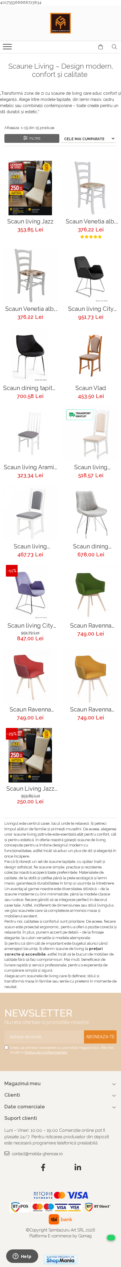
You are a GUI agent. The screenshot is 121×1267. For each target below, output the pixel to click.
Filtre (34, 138)
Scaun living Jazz (30, 221)
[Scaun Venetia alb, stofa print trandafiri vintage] (90, 188)
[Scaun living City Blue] (30, 592)
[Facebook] (43, 1168)
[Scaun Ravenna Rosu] (30, 676)
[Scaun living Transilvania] (30, 513)
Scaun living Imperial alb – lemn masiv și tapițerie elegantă (91, 467)
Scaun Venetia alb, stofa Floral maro (30, 309)
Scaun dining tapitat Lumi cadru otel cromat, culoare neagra (30, 388)
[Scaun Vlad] (90, 354)
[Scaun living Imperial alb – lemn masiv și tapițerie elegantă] (90, 433)
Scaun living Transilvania (30, 546)
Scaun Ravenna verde (90, 625)
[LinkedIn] (78, 1168)
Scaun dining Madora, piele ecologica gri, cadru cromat (90, 546)
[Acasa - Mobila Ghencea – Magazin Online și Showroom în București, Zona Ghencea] (60, 23)
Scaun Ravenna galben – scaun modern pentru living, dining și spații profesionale (90, 709)
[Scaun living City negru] (90, 275)
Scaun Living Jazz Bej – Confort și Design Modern (30, 788)
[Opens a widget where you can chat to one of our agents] (22, 1256)
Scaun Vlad (90, 388)
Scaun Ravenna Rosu (30, 709)
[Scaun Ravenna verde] (90, 592)
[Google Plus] (61, 1168)
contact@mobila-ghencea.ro (37, 1153)
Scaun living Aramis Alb (30, 467)
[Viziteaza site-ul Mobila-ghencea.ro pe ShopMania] (60, 1259)
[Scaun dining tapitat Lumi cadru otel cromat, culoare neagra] (30, 354)
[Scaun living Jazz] (30, 188)
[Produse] (8, 48)
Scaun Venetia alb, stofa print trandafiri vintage (90, 221)
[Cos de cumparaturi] (100, 47)
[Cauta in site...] (114, 47)
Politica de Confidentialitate (45, 1052)
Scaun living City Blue (30, 625)
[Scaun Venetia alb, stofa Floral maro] (30, 275)
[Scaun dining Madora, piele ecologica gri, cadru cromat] (90, 513)
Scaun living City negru (91, 309)
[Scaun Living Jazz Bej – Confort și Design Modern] (30, 755)
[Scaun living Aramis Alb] (30, 433)
